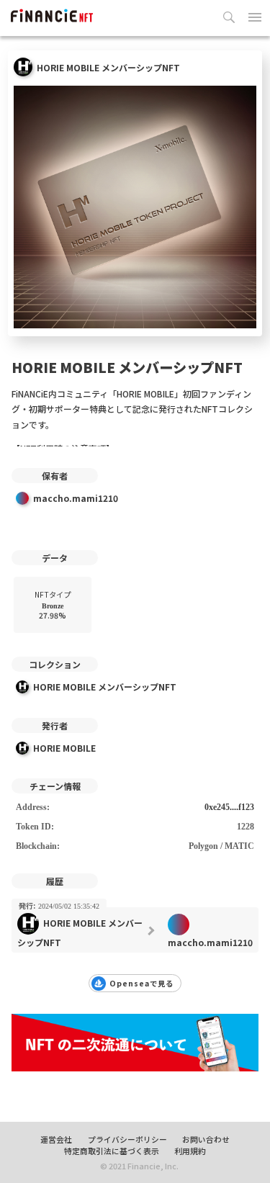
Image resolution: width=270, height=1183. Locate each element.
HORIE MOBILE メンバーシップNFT (104, 686)
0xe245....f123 (229, 807)
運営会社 (56, 1139)
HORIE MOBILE (64, 748)
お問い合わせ (206, 1139)
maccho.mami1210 (75, 498)
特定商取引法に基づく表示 (111, 1150)
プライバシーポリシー (127, 1139)
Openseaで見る (141, 983)
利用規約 (190, 1150)
